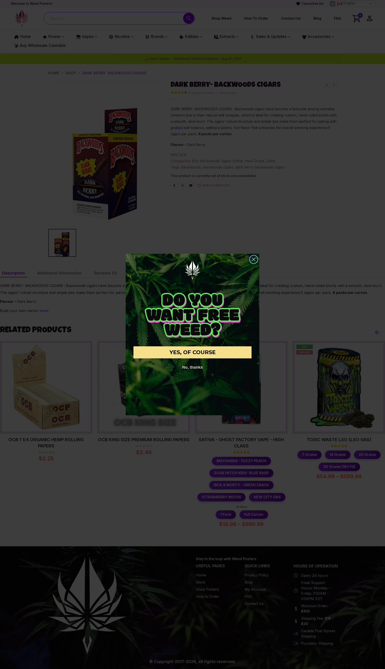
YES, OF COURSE (193, 352)
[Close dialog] (254, 259)
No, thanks (192, 367)
